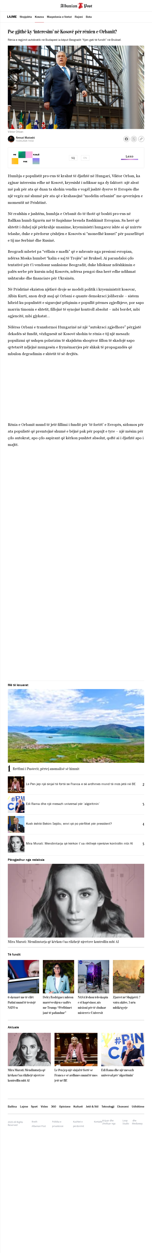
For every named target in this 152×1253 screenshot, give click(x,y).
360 (53, 1106)
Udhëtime (138, 1106)
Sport (34, 1106)
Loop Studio (126, 1122)
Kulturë (78, 1106)
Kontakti (98, 1121)
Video (44, 1106)
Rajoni (79, 16)
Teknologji (108, 1106)
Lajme (12, 17)
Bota (89, 16)
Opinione (64, 1106)
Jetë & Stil (92, 1106)
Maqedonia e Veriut (59, 16)
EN (85, 158)
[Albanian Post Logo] (76, 5)
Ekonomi (123, 1106)
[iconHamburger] (9, 5)
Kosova (39, 16)
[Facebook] (126, 139)
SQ (73, 158)
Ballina (12, 1106)
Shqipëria (26, 16)
